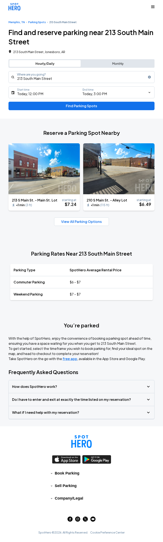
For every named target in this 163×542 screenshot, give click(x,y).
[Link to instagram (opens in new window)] (77, 520)
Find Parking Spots (81, 106)
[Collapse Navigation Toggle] (152, 6)
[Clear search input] (149, 77)
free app (70, 358)
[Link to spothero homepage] (81, 441)
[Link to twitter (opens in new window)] (85, 520)
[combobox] (81, 77)
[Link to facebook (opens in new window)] (70, 520)
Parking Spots (37, 22)
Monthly (118, 63)
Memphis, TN (16, 22)
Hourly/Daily (45, 63)
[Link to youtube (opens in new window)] (93, 520)
